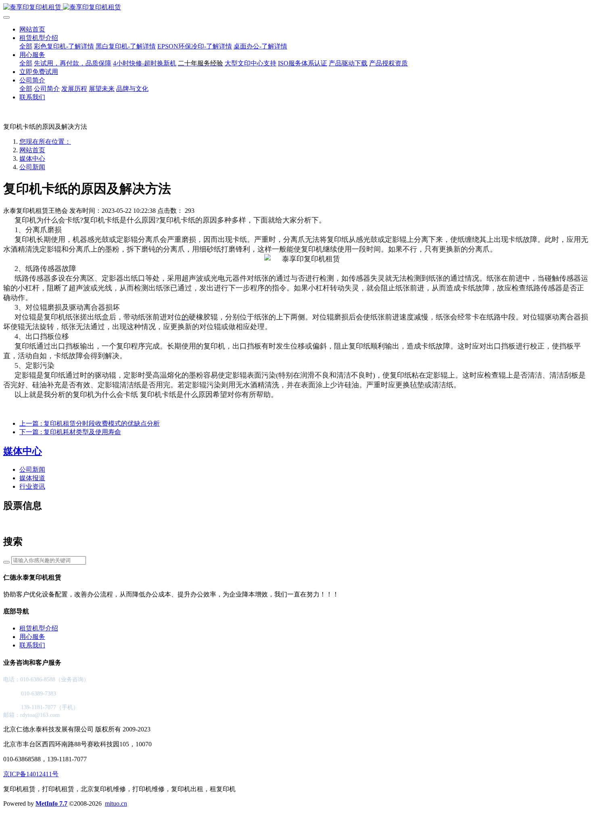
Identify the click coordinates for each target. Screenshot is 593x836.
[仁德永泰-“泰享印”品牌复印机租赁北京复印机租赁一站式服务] (296, 7)
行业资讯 (32, 486)
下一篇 (70, 432)
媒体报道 (32, 478)
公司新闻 (32, 167)
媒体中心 (32, 158)
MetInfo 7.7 (51, 803)
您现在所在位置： (45, 141)
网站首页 (32, 29)
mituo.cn (116, 803)
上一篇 (89, 423)
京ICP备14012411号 (30, 774)
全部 (25, 46)
